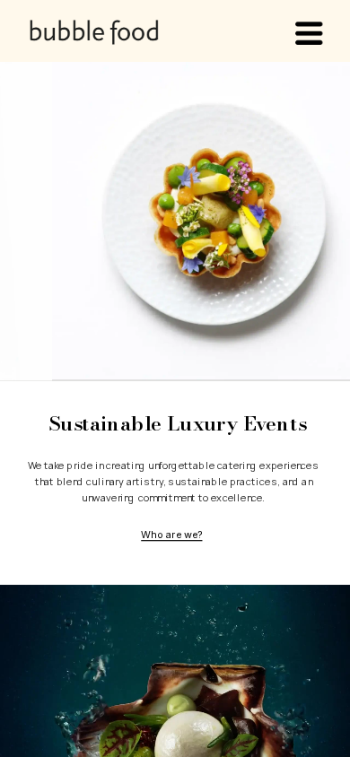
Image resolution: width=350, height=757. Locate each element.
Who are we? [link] (171, 534)
